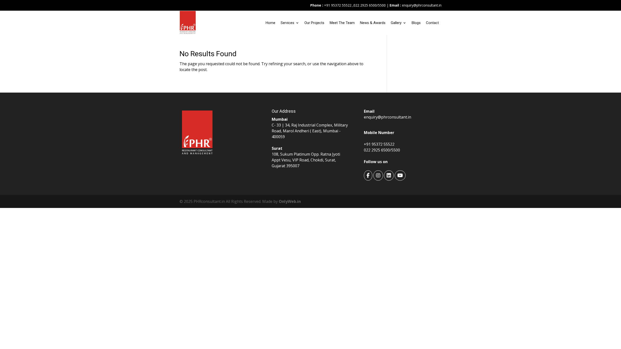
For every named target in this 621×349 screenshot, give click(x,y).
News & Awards (372, 23)
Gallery (396, 23)
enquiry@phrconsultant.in (421, 5)
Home (270, 23)
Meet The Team (342, 23)
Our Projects (314, 23)
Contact (432, 23)
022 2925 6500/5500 (369, 5)
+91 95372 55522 (337, 5)
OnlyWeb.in (290, 201)
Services (287, 23)
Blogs (416, 23)
